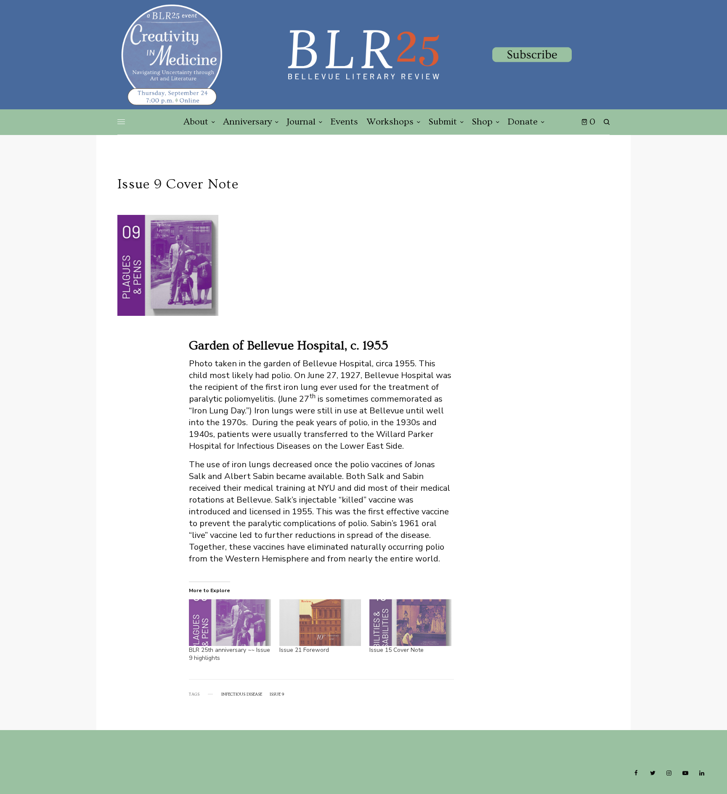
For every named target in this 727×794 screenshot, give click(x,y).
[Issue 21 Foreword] (320, 622)
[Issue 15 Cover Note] (410, 622)
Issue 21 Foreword (304, 650)
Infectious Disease (241, 694)
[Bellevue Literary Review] (363, 54)
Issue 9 (277, 694)
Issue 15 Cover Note (396, 650)
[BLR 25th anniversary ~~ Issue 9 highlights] (230, 622)
